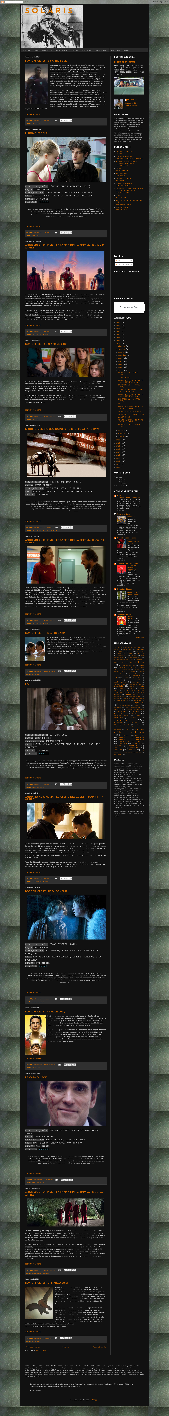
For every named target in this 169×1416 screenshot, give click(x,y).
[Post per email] (56, 120)
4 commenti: (48, 331)
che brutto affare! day (40, 530)
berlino (133, 655)
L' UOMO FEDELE (36, 133)
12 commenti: (48, 1180)
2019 (118, 343)
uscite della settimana (40, 334)
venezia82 (131, 750)
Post (119, 261)
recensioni (35, 235)
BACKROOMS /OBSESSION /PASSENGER (129, 159)
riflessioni (118, 722)
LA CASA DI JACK (36, 1077)
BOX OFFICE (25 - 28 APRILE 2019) (46, 61)
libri (131, 688)
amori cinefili (125, 651)
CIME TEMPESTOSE (122, 186)
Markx (119, 496)
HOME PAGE (27, 50)
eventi (125, 678)
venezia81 (118, 750)
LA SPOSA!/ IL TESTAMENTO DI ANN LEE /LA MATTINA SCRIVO (129, 189)
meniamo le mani (133, 694)
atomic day (121, 653)
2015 (118, 449)
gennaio (121, 436)
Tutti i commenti (124, 265)
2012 (118, 458)
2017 (118, 443)
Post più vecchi (99, 1347)
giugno (121, 364)
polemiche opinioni (121, 715)
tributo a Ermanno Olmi (124, 727)
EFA (115, 678)
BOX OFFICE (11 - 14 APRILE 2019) (45, 633)
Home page (66, 1347)
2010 (118, 464)
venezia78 (133, 746)
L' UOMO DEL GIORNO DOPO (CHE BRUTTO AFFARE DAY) (62, 429)
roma (115, 725)
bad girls (140, 653)
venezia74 (140, 742)
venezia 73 (124, 742)
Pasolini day (118, 709)
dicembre (122, 346)
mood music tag (134, 696)
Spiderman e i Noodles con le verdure (133, 541)
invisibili (118, 686)
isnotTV (132, 686)
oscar (137, 705)
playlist (118, 714)
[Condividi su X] (66, 120)
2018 (118, 440)
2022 (118, 334)
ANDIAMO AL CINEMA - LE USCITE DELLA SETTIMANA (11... (130, 407)
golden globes (120, 682)
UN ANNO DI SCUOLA (123, 178)
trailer (137, 725)
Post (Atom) (41, 1351)
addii (116, 649)
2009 (118, 467)
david (133, 671)
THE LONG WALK (121, 173)
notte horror (122, 701)
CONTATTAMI (115, 50)
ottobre (121, 352)
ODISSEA (119, 154)
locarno (125, 690)
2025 (118, 325)
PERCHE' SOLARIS (41, 50)
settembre (122, 355)
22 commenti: (48, 527)
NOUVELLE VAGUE (122, 207)
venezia (126, 735)
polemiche (135, 714)
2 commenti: (48, 120)
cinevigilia (126, 669)
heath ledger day (135, 684)
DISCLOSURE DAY (122, 166)
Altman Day (127, 649)
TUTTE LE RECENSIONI (59, 50)
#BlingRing (118, 647)
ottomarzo (117, 707)
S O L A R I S (48, 11)
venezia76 (136, 744)
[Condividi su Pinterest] (71, 120)
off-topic (137, 701)
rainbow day (135, 718)
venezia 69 (123, 737)
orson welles (125, 705)
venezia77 (117, 746)
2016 (118, 446)
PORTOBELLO (120, 176)
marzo (120, 430)
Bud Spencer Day (129, 665)
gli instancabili (133, 680)
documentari (137, 676)
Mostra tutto (140, 637)
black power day (134, 657)
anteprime (140, 651)
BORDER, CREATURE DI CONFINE (46, 891)
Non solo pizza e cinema (127, 538)
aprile (121, 370)
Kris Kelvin (132, 100)
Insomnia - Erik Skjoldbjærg (129, 498)
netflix (125, 698)
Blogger (95, 1400)
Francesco (117, 680)
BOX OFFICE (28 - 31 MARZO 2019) (46, 1283)
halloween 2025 (119, 684)
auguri (131, 653)
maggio (121, 367)
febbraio (122, 433)
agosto (121, 358)
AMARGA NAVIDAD (122, 171)
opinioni (139, 703)
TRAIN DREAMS (121, 198)
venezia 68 (139, 735)
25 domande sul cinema (133, 647)
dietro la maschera (121, 676)
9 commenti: (48, 784)
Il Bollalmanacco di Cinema (128, 563)
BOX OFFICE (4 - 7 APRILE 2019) (45, 1012)
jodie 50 (122, 688)
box (123, 662)
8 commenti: (48, 999)
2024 (118, 328)
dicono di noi (134, 674)
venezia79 (118, 748)
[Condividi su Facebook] (68, 120)
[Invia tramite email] (61, 120)
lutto (129, 692)
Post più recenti (33, 1347)
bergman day (122, 655)
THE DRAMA (120, 181)
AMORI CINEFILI (102, 50)
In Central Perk (123, 514)
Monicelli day (119, 696)
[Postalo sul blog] (64, 120)
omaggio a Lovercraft (122, 703)
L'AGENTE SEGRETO (123, 193)
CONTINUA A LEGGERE (33, 114)
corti (116, 671)
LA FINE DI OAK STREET (124, 62)
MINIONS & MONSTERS (124, 156)
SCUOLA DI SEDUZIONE (124, 183)
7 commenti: (48, 232)
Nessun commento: (50, 416)
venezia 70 (139, 737)
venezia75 (123, 744)
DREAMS (118, 168)
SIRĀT (118, 195)
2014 (118, 452)
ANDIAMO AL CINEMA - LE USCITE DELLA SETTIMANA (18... (130, 395)
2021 (118, 337)
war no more (118, 754)
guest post (136, 682)
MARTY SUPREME (121, 210)
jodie (142, 686)
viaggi (138, 752)
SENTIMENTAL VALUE (123, 205)
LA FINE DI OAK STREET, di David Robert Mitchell (133, 593)
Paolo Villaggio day (132, 707)
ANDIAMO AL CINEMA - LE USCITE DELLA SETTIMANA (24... (130, 381)
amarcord (140, 649)
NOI (27, 684)
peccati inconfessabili (135, 709)
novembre (122, 349)
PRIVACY (126, 50)
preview (137, 715)
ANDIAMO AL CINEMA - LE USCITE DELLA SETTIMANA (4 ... (130, 421)
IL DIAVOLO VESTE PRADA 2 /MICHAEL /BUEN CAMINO (126, 162)
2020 (118, 340)
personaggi (122, 711)
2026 (118, 322)
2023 (118, 331)
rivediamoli (133, 723)
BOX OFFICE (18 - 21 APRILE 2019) (46, 344)
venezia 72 (139, 739)
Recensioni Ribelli (124, 589)
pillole (136, 711)
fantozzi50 (136, 678)
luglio (121, 361)
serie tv (126, 725)
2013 (118, 455)
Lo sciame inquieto (124, 615)
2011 (118, 461)
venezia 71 (123, 739)
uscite (128, 729)
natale (116, 698)
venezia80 (134, 748)
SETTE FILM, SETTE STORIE (81, 50)
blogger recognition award (123, 659)
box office (35, 123)
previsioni (118, 718)
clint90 (137, 669)
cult (33, 787)
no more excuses (138, 698)
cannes (141, 665)
